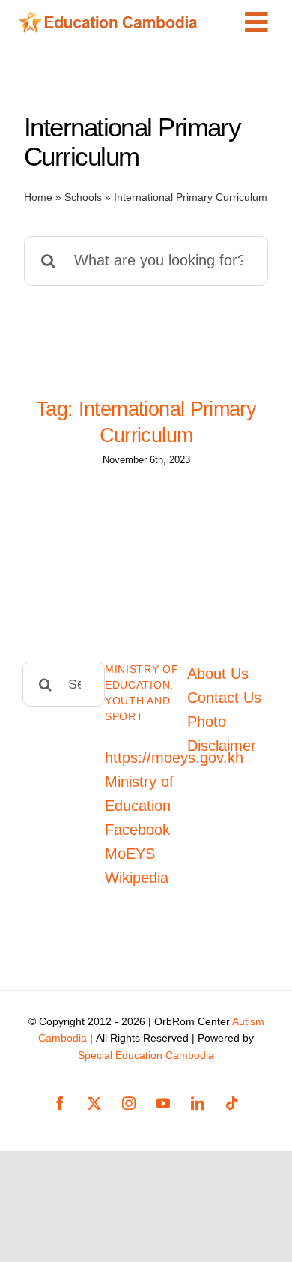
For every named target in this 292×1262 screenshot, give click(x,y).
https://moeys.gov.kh (174, 757)
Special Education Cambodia (146, 1055)
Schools (83, 197)
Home (38, 197)
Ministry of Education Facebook (139, 805)
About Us (218, 673)
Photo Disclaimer (221, 733)
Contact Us (224, 697)
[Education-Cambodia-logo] (112, 18)
